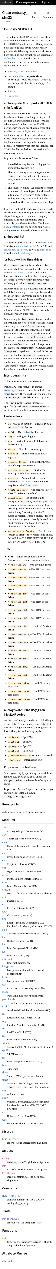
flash (4, 911)
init (4, 1238)
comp (5, 842)
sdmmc (6, 1043)
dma (4, 882)
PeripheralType (10, 1218)
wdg (4, 1119)
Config (5, 1158)
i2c (3, 944)
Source (6, 21)
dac (4, 867)
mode (5, 992)
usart (5, 1098)
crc (4, 853)
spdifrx (6, 1050)
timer (5, 1072)
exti (4, 904)
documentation (12, 226)
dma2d (6, 889)
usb (4, 1112)
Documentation (16, 76)
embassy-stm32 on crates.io (22, 71)
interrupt (7, 959)
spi (4, 1057)
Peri (4, 1165)
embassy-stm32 (26, 2)
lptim (5, 977)
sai (3, 1035)
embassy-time (16, 272)
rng (4, 1021)
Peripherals (8, 1173)
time (4, 1065)
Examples (13, 95)
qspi (4, 1006)
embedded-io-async (22, 253)
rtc (3, 1028)
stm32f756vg (11, 7)
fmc (4, 919)
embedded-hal (12, 58)
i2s (3, 951)
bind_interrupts (10, 1139)
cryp (4, 860)
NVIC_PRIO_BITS (11, 1196)
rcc (4, 1014)
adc (4, 827)
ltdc (4, 984)
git (45, 2)
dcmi (5, 875)
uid (4, 1090)
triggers (6, 1079)
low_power (8, 966)
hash (4, 937)
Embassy (6, 2)
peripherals (8, 999)
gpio (4, 929)
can (4, 835)
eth (4, 897)
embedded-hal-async (15, 249)
